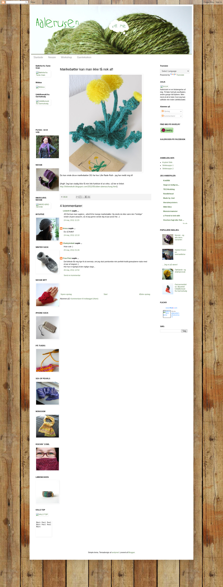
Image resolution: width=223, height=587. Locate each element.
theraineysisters (170, 202)
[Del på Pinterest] (88, 196)
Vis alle (185, 223)
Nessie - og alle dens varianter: (179, 237)
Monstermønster (170, 211)
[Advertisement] (105, 284)
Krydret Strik (167, 162)
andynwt (115, 552)
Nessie (52, 57)
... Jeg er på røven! (169, 265)
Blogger (131, 552)
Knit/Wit (166, 181)
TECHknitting (169, 189)
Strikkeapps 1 (168, 165)
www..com (171, 308)
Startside (38, 57)
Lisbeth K (67, 211)
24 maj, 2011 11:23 (71, 220)
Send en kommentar (72, 275)
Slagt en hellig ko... (171, 185)
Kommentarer (169, 116)
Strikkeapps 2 (168, 169)
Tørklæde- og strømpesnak (180, 271)
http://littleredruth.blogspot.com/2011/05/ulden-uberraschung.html (88, 186)
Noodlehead (168, 194)
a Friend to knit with (171, 216)
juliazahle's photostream (175, 315)
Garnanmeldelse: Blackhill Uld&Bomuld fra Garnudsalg (181, 287)
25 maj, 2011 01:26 (71, 250)
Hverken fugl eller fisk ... (173, 220)
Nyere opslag (66, 294)
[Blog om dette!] (80, 196)
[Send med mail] (77, 196)
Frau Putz (67, 258)
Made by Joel (169, 198)
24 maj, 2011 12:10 (71, 235)
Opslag (167, 111)
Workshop (66, 57)
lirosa (65, 228)
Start (105, 294)
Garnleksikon (84, 57)
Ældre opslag (144, 294)
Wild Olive (167, 207)
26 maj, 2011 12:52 (71, 270)
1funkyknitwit (68, 243)
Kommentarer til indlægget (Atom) (84, 299)
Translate (180, 75)
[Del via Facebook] (86, 196)
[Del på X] (83, 196)
